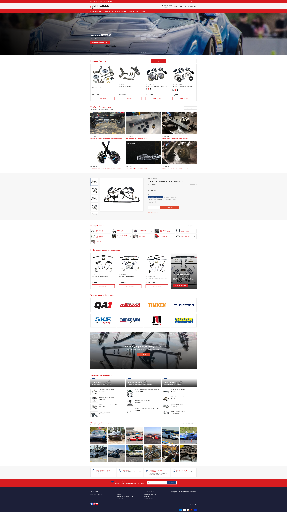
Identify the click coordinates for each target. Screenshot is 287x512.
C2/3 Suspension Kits (150, 494)
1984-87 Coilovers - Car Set (178, 411)
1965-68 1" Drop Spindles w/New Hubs (101, 87)
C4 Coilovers (147, 496)
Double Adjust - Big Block (170, 199)
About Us (131, 11)
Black (150, 89)
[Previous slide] (138, 52)
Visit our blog (189, 108)
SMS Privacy (120, 498)
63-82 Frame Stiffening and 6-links (165, 231)
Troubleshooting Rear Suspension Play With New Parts (105, 168)
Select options (157, 98)
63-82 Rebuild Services (142, 231)
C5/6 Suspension (148, 498)
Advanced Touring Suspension (126, 276)
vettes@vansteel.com (136, 471)
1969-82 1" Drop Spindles (125, 86)
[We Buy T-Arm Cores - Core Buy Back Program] (179, 152)
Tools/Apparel (99, 241)
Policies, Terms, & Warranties (125, 496)
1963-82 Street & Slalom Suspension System (156, 278)
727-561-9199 (168, 6)
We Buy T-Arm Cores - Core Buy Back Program (175, 168)
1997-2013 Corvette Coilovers (176, 61)
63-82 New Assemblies (120, 231)
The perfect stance (181, 275)
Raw (146, 89)
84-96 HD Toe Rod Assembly (178, 389)
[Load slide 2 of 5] (142, 52)
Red (148, 89)
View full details (152, 212)
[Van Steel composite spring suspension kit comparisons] (107, 123)
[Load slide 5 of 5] (147, 52)
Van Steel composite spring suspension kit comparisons (106, 138)
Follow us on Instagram (187, 423)
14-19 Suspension (143, 236)
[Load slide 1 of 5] (140, 52)
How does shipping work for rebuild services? (175, 138)
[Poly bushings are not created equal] (143, 123)
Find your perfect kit (180, 285)
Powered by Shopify (109, 510)
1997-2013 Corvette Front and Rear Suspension (101, 236)
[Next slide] (149, 52)
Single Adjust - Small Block (155, 197)
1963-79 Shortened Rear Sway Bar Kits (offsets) (147, 408)
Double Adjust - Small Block (155, 199)
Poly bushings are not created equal (136, 138)
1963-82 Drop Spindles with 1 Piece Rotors (156, 86)
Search (119, 494)
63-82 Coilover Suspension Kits (100, 231)
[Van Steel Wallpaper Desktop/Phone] (143, 152)
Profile (143, 11)
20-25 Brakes (163, 236)
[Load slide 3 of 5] (143, 52)
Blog (137, 11)
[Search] (186, 6)
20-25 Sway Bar (185, 236)
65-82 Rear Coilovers (104, 412)
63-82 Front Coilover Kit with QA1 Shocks (109, 404)
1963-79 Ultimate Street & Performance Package (147, 389)
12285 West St (94, 493)
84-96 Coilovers (185, 231)
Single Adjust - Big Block (170, 197)
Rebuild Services (108, 11)
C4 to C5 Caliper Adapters (177, 404)
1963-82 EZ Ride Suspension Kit (100, 276)
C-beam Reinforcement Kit (177, 397)
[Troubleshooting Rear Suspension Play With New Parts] (107, 152)
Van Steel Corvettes (96, 86)
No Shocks (151, 202)
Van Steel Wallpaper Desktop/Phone (136, 168)
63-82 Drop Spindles (158, 61)
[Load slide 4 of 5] (145, 52)
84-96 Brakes (191, 61)
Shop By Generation (95, 11)
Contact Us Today (143, 354)
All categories (189, 226)
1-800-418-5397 (126, 471)
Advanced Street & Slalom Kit (142, 400)
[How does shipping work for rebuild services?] (179, 123)
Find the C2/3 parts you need (100, 42)
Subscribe (172, 482)
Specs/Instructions (120, 11)
